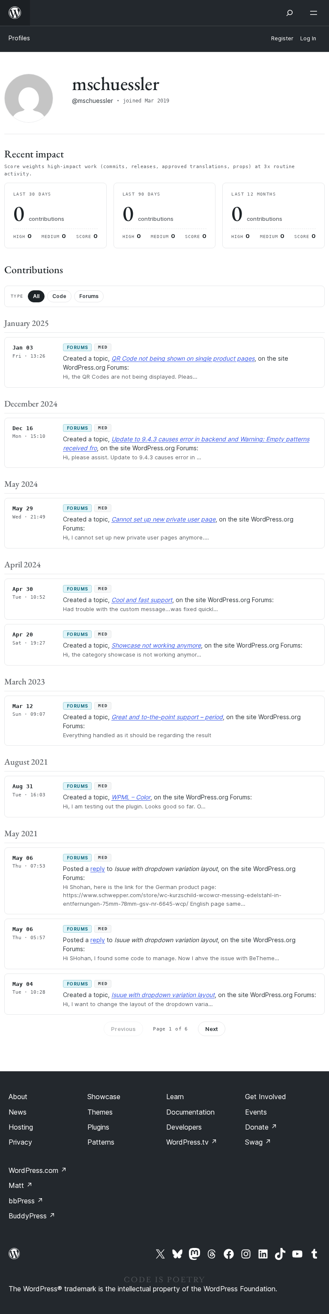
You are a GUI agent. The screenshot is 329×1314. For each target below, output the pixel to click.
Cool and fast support (141, 599)
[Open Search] (290, 13)
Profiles (19, 38)
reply (97, 868)
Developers (184, 1127)
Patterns (100, 1142)
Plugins (98, 1127)
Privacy (20, 1142)
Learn (175, 1096)
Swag (258, 1142)
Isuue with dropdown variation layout (163, 994)
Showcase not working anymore (156, 645)
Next (211, 1028)
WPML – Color (130, 797)
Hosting (21, 1127)
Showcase (103, 1096)
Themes (100, 1112)
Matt (21, 1185)
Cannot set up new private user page (163, 519)
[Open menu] (315, 13)
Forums (89, 296)
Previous (123, 1028)
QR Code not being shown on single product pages (182, 358)
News (18, 1112)
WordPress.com (38, 1170)
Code (59, 296)
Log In (308, 38)
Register (282, 38)
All (36, 296)
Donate (261, 1127)
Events (256, 1112)
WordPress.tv (191, 1142)
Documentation (190, 1112)
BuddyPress (32, 1216)
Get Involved (265, 1096)
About (18, 1096)
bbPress (26, 1200)
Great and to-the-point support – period (167, 716)
